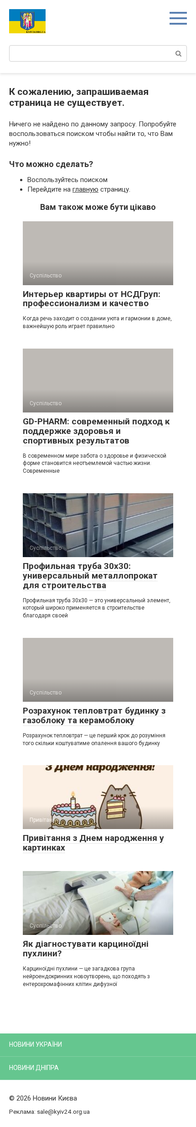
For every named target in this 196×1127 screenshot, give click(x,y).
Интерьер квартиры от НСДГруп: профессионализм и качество (91, 299)
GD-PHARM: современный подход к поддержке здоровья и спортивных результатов (96, 431)
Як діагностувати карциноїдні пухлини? (86, 949)
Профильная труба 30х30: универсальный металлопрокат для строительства (90, 575)
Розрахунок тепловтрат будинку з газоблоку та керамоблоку (94, 715)
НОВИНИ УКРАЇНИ (35, 1044)
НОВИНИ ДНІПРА (34, 1067)
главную (85, 189)
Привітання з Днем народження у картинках (93, 843)
